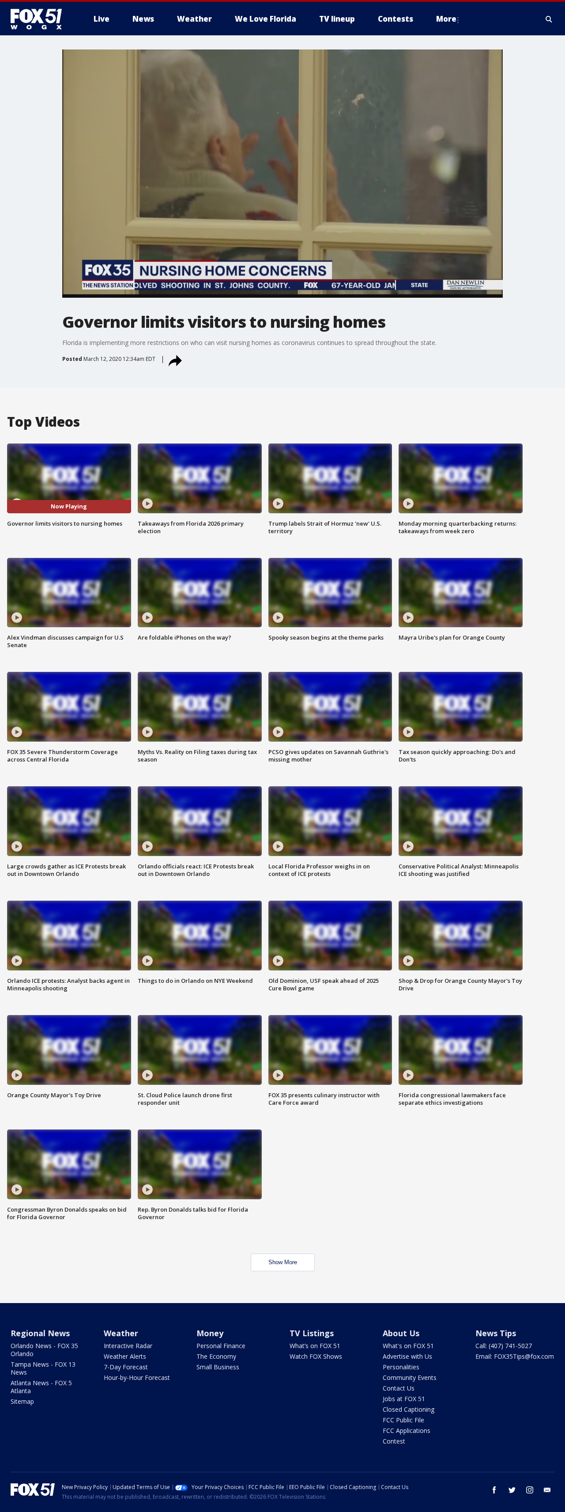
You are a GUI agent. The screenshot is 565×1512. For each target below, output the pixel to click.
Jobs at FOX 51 (404, 1399)
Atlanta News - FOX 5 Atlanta (41, 1387)
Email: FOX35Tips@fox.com (514, 1356)
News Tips (495, 1333)
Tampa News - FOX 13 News (43, 1368)
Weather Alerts (125, 1356)
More (446, 19)
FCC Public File (403, 1420)
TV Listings (312, 1333)
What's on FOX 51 (408, 1345)
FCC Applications (406, 1430)
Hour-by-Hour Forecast (137, 1377)
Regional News (40, 1333)
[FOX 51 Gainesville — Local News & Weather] (40, 19)
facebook (494, 1490)
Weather (121, 1333)
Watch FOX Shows (316, 1356)
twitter (512, 1490)
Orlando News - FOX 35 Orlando (44, 1349)
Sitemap (22, 1401)
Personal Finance (220, 1345)
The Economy (216, 1356)
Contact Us (398, 1388)
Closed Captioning (408, 1409)
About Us (401, 1333)
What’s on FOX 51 (315, 1345)
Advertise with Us (407, 1356)
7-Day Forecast (126, 1367)
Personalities (401, 1367)
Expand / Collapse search (549, 19)
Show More (282, 1262)
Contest (394, 1441)
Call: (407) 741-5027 (503, 1345)
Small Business (217, 1367)
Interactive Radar (128, 1345)
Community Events (410, 1377)
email (547, 1490)
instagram (530, 1490)
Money (209, 1333)
